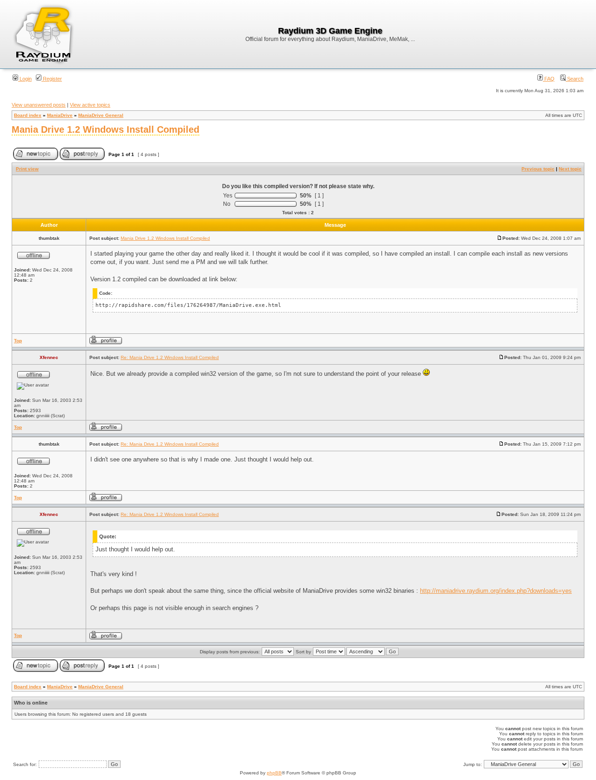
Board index (27, 115)
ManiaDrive (60, 115)
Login (25, 78)
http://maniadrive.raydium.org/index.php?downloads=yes (496, 590)
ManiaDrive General (100, 115)
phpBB (274, 772)
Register (51, 78)
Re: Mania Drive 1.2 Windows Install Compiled (170, 357)
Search (574, 78)
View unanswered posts (39, 105)
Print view (27, 168)
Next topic (570, 168)
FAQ (549, 78)
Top (18, 340)
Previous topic (538, 168)
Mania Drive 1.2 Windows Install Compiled (105, 129)
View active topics (90, 105)
